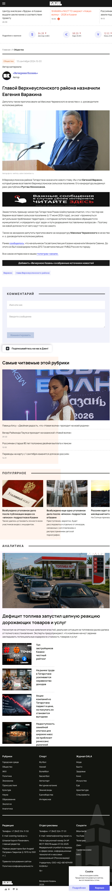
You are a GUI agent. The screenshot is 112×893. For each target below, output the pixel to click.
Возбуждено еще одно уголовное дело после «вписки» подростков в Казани (66, 514)
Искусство (81, 780)
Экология (7, 804)
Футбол (42, 762)
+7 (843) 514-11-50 (20, 831)
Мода (79, 762)
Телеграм (81, 840)
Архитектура (82, 790)
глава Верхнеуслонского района (32, 272)
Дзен (78, 845)
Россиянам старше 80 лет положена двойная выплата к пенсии (36, 443)
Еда (78, 785)
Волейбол (44, 771)
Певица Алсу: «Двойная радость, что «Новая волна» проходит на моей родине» (45, 425)
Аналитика (13, 546)
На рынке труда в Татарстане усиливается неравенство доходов (45, 677)
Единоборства (46, 794)
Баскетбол (44, 776)
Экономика (7, 780)
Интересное (45, 799)
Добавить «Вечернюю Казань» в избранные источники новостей (56, 263)
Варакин (8, 272)
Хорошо (99, 887)
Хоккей (42, 766)
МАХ (78, 854)
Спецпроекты (82, 794)
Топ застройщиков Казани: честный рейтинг (44, 651)
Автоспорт (44, 780)
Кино (78, 776)
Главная (6, 49)
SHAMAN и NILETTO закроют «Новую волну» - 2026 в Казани (71, 12)
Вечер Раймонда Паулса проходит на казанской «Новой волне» (37, 432)
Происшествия (9, 785)
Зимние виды (45, 790)
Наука (5, 794)
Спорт (43, 756)
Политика (7, 776)
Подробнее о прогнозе (11, 36)
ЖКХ (4, 771)
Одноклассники (83, 849)
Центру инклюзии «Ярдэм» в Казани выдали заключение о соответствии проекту (22, 14)
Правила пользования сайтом (16, 861)
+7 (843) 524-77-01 (57, 831)
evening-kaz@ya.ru (18, 835)
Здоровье (80, 771)
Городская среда (10, 762)
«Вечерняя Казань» (25, 73)
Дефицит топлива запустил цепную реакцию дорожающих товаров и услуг (51, 619)
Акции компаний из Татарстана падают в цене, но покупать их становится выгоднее (45, 706)
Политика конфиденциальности (17, 866)
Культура (6, 790)
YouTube (80, 835)
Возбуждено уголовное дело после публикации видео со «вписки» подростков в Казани (20, 514)
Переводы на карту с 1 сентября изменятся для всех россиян (35, 454)
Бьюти (79, 766)
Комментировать (20, 335)
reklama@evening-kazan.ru (59, 835)
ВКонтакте (81, 831)
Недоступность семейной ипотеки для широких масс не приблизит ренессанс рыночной (45, 734)
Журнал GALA (84, 756)
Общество (19, 49)
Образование (8, 799)
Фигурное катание (48, 785)
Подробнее (79, 887)
